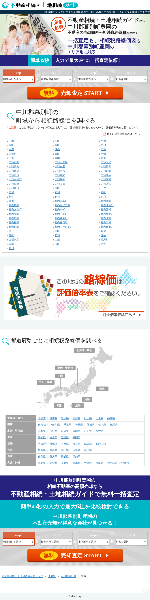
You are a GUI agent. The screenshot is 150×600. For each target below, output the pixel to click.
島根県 (53, 450)
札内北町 (106, 218)
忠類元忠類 (61, 162)
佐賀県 (53, 463)
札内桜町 (14, 218)
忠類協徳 (60, 183)
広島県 (76, 450)
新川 (57, 196)
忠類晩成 (14, 171)
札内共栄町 (61, 218)
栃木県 (102, 425)
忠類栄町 (60, 179)
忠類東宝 (60, 175)
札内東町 (60, 209)
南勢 (103, 153)
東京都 (42, 425)
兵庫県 (65, 444)
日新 (103, 149)
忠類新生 (106, 175)
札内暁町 (14, 227)
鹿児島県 (112, 463)
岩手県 (65, 418)
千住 (103, 188)
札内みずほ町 (62, 205)
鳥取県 (42, 450)
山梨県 (42, 431)
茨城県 (90, 425)
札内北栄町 (107, 205)
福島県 (111, 418)
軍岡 (11, 244)
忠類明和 (106, 162)
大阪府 (42, 444)
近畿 (77, 405)
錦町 (57, 153)
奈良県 (76, 444)
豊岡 (57, 158)
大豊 (57, 239)
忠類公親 (14, 183)
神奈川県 (55, 425)
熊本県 (76, 463)
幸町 (57, 231)
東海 (87, 399)
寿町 (11, 235)
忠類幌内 (14, 166)
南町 (11, 145)
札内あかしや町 (64, 227)
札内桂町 (14, 222)
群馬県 (113, 425)
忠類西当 (60, 171)
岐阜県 (53, 437)
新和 (57, 192)
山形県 (99, 418)
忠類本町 (14, 162)
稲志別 (104, 239)
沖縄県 (125, 463)
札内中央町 (61, 214)
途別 (103, 158)
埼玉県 (79, 425)
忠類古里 (60, 166)
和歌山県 (101, 444)
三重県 (65, 437)
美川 (103, 145)
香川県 (53, 456)
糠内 (57, 149)
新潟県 (65, 431)
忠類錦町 (106, 171)
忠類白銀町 (15, 179)
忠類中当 (14, 175)
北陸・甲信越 (65, 367)
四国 (59, 405)
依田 (11, 140)
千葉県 (67, 425)
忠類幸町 (106, 179)
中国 (60, 375)
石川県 (88, 431)
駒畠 (103, 231)
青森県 (53, 418)
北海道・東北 (84, 350)
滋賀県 (88, 444)
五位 (103, 235)
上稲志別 (14, 239)
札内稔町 (14, 205)
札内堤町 (14, 214)
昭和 (103, 196)
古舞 (11, 149)
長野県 (53, 431)
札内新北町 (107, 214)
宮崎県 (99, 463)
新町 (103, 192)
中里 (11, 158)
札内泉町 (106, 222)
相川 (11, 248)
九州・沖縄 (45, 382)
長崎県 (65, 463)
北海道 (42, 418)
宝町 (57, 188)
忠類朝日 (14, 188)
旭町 (57, 244)
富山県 (76, 431)
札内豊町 (106, 201)
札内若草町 (61, 201)
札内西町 (106, 209)
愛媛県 (65, 456)
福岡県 (42, 463)
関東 (102, 388)
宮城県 (76, 418)
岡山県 (65, 450)
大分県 (88, 463)
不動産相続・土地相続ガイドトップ (22, 576)
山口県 (88, 450)
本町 (57, 140)
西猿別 (12, 153)
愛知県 (42, 437)
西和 (11, 192)
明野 (103, 244)
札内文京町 (15, 209)
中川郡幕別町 (68, 576)
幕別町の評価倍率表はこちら (123, 134)
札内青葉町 (107, 227)
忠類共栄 (106, 183)
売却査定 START (76, 93)
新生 (11, 196)
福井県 (99, 431)
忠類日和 (106, 166)
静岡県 (76, 437)
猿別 (11, 201)
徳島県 (42, 456)
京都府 (53, 444)
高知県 (76, 456)
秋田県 (88, 418)
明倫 (103, 140)
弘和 (57, 235)
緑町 (57, 145)
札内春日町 (61, 222)
